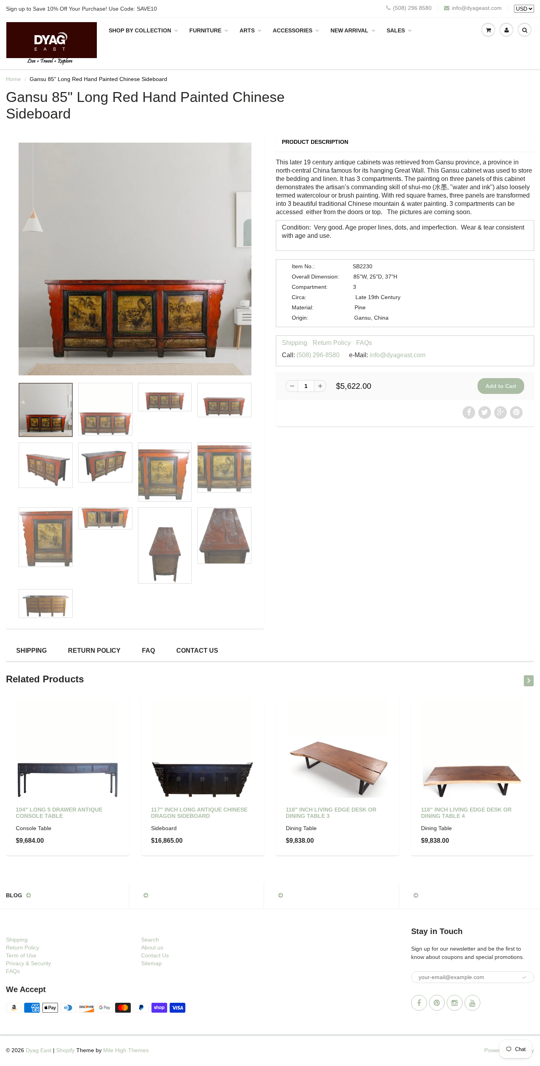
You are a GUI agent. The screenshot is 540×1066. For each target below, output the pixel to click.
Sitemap (151, 963)
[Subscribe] (524, 977)
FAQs (364, 342)
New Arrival (349, 30)
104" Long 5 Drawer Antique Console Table (59, 812)
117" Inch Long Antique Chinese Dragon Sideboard (199, 812)
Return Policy (332, 342)
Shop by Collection (140, 30)
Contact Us (197, 650)
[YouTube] (472, 1003)
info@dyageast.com (477, 8)
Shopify (65, 1050)
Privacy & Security (28, 963)
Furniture (205, 30)
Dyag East (38, 1050)
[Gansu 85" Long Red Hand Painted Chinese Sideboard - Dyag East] (135, 259)
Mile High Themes (126, 1050)
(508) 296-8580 (318, 355)
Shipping (294, 342)
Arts (247, 30)
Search (150, 939)
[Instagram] (455, 1003)
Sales (396, 30)
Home (13, 79)
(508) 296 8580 (412, 8)
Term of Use (21, 955)
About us (152, 947)
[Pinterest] (437, 1003)
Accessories (292, 30)
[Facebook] (419, 1003)
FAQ (148, 650)
